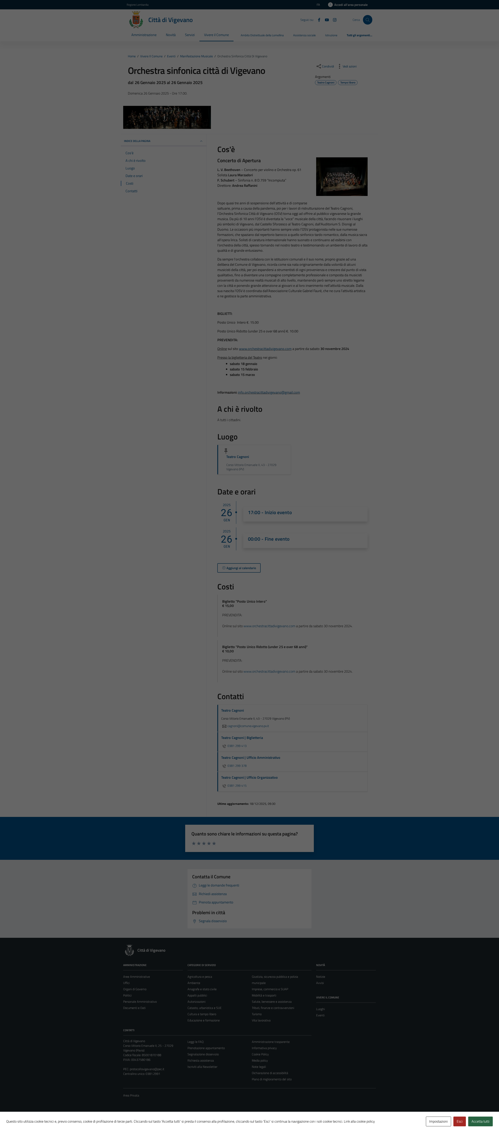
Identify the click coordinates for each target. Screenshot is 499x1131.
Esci (460, 1121)
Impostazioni (438, 1121)
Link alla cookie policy (359, 1121)
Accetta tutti (480, 1121)
